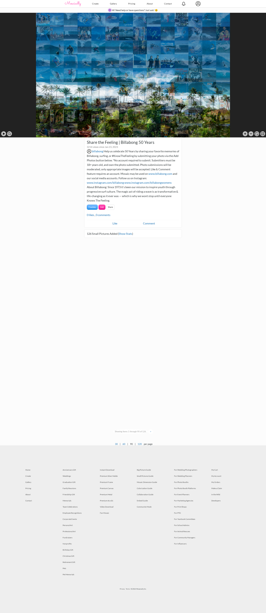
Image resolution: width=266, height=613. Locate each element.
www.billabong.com (160, 173)
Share (110, 207)
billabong (97, 151)
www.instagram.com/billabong (105, 182)
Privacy (122, 589)
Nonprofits (67, 544)
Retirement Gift (69, 562)
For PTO (177, 513)
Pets (64, 568)
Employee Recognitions (72, 513)
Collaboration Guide (145, 494)
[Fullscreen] (262, 133)
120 (140, 444)
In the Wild (215, 494)
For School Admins (181, 525)
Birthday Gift (68, 550)
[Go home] (256, 133)
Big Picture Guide (144, 470)
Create (95, 3)
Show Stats (125, 233)
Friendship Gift (69, 494)
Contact (168, 3)
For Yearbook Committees (184, 519)
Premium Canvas (106, 488)
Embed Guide (142, 500)
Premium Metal (106, 494)
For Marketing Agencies (183, 500)
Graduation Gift (69, 482)
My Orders (215, 482)
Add (102, 207)
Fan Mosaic (104, 513)
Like (115, 223)
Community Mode (144, 507)
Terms (128, 589)
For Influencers (180, 544)
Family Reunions (69, 488)
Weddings (67, 476)
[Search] (9, 133)
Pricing (131, 3)
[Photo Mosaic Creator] (73, 3)
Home (27, 470)
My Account (216, 476)
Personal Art (68, 525)
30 (116, 444)
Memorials (67, 500)
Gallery (113, 3)
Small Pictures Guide (145, 476)
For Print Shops (180, 507)
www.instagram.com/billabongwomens (148, 182)
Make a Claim (216, 488)
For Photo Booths (181, 482)
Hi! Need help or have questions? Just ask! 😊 (135, 10)
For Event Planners (181, 494)
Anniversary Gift (69, 470)
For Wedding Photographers (185, 470)
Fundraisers (67, 537)
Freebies (92, 207)
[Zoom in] (245, 133)
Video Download (106, 507)
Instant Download (107, 470)
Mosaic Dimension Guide (147, 482)
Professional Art (69, 531)
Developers (216, 500)
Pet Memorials (68, 574)
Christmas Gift (68, 556)
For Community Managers (184, 537)
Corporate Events (70, 519)
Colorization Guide (144, 488)
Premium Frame (106, 482)
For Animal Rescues (182, 531)
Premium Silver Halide (109, 476)
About (150, 3)
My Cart (214, 470)
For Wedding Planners (183, 476)
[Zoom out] (251, 133)
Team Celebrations (70, 507)
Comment (149, 223)
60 (124, 444)
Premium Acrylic (106, 500)
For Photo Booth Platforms (185, 488)
